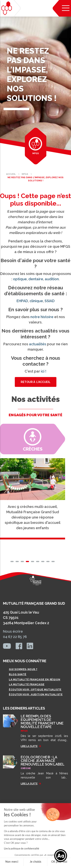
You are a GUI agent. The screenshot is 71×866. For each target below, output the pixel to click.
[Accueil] (6, 8)
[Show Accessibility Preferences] (60, 855)
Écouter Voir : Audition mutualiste (36, 694)
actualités (37, 344)
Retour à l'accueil (35, 382)
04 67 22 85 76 (15, 637)
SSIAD (50, 301)
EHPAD (22, 301)
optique (20, 279)
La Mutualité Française (26, 684)
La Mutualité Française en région (34, 679)
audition (52, 279)
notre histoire (41, 317)
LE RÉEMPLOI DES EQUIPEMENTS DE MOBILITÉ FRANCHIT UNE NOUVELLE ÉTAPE (42, 721)
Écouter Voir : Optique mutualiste (35, 689)
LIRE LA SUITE (29, 746)
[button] (12, 561)
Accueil (11, 174)
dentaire (35, 279)
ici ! (43, 371)
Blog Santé (17, 674)
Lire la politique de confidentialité (21, 848)
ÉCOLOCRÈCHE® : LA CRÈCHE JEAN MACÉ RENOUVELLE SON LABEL (42, 760)
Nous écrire (13, 631)
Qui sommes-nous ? (23, 669)
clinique (36, 301)
